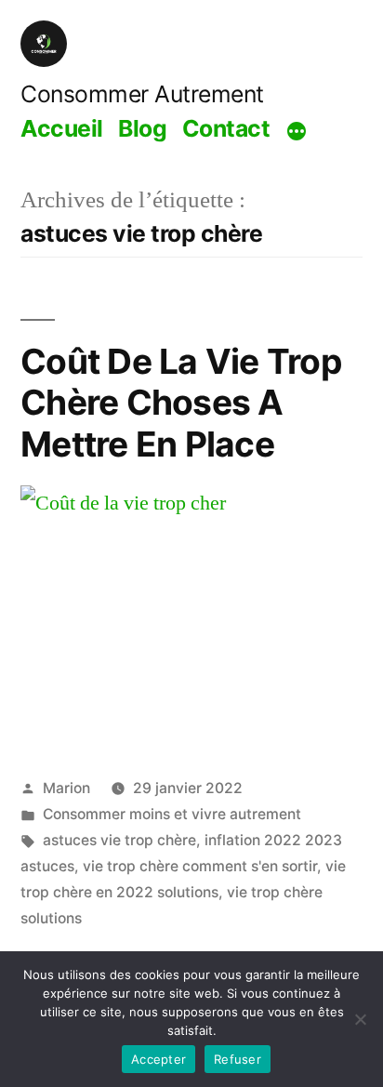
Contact (226, 128)
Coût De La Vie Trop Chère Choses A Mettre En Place (180, 402)
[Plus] (296, 131)
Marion (66, 788)
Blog (142, 128)
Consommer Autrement (142, 94)
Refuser (237, 1059)
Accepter (158, 1059)
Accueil (61, 128)
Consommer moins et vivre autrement (172, 814)
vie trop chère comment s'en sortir (200, 866)
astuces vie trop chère (119, 840)
